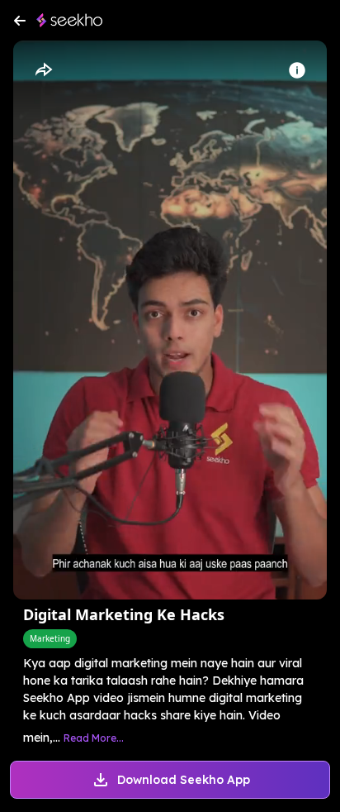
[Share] (42, 70)
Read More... (94, 738)
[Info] (297, 70)
